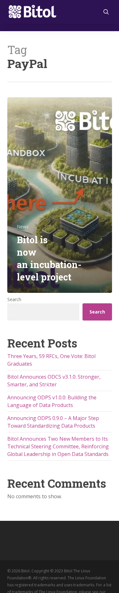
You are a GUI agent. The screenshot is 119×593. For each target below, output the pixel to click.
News (23, 227)
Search (14, 299)
